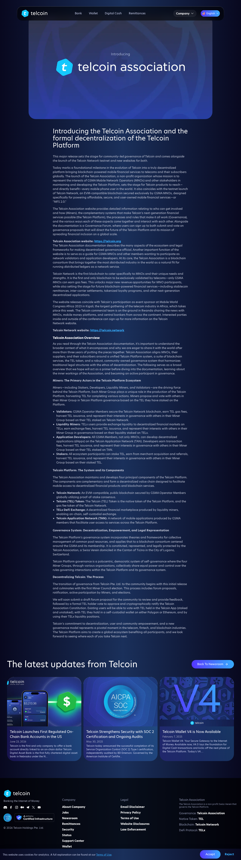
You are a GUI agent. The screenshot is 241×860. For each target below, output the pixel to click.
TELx (201, 830)
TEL (201, 819)
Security (68, 829)
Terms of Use (104, 854)
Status (66, 835)
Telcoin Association (211, 813)
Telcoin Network (207, 825)
